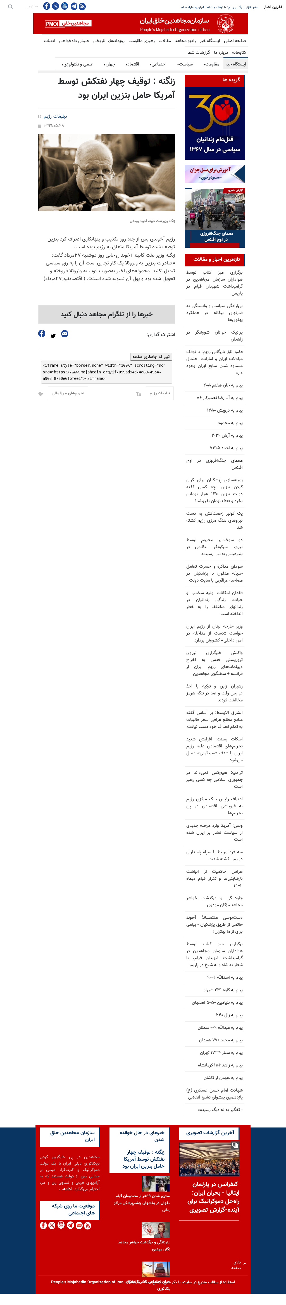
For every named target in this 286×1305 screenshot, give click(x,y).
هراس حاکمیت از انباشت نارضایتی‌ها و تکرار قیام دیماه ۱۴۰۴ (214, 878)
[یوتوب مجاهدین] (64, 6)
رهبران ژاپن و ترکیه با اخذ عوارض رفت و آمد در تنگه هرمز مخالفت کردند (214, 693)
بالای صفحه (237, 1263)
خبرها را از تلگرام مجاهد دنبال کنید (107, 314)
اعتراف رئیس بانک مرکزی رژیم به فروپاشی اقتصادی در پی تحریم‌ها (214, 806)
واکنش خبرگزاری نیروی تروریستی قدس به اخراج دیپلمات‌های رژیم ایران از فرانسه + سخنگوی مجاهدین (214, 663)
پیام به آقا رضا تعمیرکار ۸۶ (220, 398)
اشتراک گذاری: (160, 335)
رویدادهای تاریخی (109, 41)
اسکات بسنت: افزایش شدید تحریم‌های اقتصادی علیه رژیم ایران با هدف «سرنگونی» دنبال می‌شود (214, 750)
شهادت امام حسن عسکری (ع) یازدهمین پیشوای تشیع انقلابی (214, 1094)
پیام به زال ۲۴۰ (229, 1015)
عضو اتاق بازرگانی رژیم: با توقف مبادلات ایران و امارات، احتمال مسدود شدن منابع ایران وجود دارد (214, 362)
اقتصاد (132, 64)
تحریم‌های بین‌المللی (68, 393)
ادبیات (49, 41)
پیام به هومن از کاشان (223, 1078)
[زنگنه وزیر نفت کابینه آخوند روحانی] (106, 172)
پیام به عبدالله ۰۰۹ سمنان (220, 1027)
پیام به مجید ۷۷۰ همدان (221, 1040)
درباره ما (221, 52)
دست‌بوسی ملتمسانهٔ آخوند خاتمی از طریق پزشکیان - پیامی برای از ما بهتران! (214, 924)
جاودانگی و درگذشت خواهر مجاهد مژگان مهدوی (214, 902)
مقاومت (211, 64)
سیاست (185, 64)
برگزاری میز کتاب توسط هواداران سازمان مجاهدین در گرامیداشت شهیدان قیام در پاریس (214, 283)
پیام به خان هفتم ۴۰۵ (223, 385)
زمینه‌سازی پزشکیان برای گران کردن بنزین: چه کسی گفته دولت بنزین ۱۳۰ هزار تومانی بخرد (198, 7)
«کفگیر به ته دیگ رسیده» (220, 1110)
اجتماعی (158, 64)
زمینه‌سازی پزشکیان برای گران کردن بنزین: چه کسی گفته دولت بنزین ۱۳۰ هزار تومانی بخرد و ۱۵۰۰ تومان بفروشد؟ (214, 491)
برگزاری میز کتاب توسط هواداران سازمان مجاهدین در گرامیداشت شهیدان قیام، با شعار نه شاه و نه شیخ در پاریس (214, 955)
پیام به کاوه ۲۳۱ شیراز (223, 990)
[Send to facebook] (42, 333)
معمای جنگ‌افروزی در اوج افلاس (214, 464)
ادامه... (65, 1189)
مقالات (165, 41)
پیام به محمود (230, 423)
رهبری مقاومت (141, 41)
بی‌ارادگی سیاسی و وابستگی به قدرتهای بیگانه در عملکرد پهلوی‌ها (214, 313)
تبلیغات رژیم (55, 117)
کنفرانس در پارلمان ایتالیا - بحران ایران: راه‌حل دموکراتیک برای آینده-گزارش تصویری (213, 1197)
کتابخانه (239, 52)
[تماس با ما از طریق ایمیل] (79, 1225)
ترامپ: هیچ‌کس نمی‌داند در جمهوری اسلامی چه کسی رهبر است (214, 779)
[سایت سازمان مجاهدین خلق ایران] (140, 23)
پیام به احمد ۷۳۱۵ (226, 448)
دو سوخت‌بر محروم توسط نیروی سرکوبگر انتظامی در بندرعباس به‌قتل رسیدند (214, 547)
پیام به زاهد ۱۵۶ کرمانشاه (220, 1065)
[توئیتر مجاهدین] (55, 6)
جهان (109, 64)
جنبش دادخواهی (74, 41)
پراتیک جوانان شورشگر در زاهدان (214, 336)
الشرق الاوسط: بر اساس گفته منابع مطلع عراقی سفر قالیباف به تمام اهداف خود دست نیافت (214, 719)
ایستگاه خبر (210, 41)
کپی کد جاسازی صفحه (151, 357)
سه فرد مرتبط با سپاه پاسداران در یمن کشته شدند (214, 856)
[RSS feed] (82, 6)
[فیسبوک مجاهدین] (47, 6)
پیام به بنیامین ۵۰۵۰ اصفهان (217, 1002)
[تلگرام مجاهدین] (73, 6)
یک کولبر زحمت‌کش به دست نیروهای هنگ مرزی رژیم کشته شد (214, 520)
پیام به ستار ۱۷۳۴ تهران (221, 1052)
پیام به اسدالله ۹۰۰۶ (225, 977)
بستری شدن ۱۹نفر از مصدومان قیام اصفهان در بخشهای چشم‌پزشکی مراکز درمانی (143, 1203)
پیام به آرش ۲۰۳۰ (227, 435)
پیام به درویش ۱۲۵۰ (225, 410)
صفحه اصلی (235, 41)
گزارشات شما (198, 52)
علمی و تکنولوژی (77, 64)
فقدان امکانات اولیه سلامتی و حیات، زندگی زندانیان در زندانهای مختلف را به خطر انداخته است (214, 604)
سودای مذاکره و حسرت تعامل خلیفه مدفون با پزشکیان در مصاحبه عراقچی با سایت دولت (214, 573)
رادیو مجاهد (185, 41)
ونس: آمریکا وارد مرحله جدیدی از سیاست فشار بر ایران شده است (214, 832)
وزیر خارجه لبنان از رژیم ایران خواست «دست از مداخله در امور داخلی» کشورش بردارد (214, 633)
